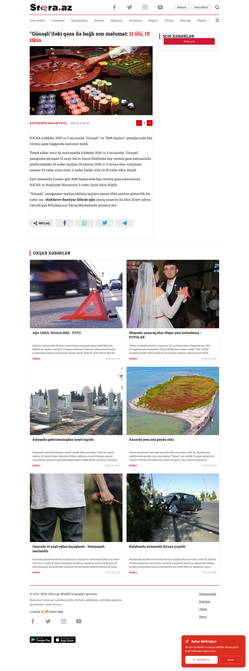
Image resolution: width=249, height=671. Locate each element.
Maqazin (117, 20)
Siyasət (99, 20)
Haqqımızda (207, 594)
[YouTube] (160, 7)
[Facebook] (114, 7)
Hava (203, 617)
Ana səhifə (37, 20)
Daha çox (189, 41)
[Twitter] (130, 7)
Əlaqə (203, 609)
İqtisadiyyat (79, 20)
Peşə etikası (201, 7)
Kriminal (135, 20)
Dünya (169, 20)
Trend (35, 152)
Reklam (181, 7)
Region (153, 20)
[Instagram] (145, 7)
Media (201, 20)
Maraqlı (185, 20)
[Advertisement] (189, 64)
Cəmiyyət (58, 20)
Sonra (230, 659)
